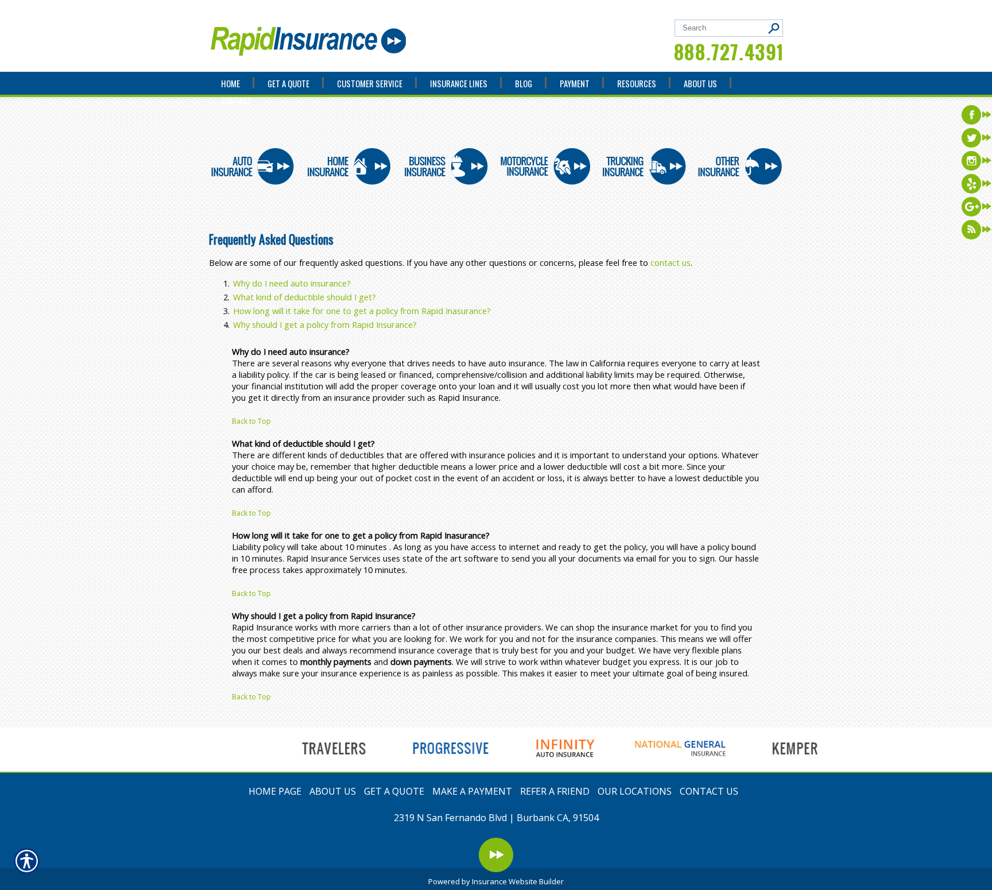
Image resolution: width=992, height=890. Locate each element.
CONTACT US (709, 791)
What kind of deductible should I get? (304, 297)
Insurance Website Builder (518, 881)
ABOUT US (332, 791)
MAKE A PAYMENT (472, 791)
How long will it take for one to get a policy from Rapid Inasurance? (362, 310)
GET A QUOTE (394, 791)
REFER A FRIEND (555, 791)
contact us (670, 262)
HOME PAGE (275, 791)
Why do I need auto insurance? (292, 283)
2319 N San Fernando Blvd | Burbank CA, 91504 (496, 817)
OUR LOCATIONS (635, 791)
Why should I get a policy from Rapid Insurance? (325, 324)
